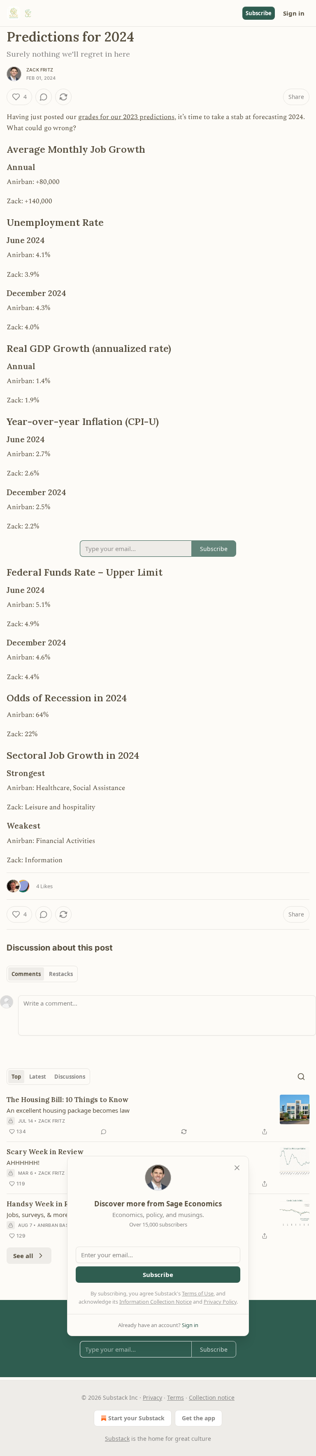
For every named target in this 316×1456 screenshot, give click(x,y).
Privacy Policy (220, 1301)
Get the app (198, 1418)
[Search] (301, 1076)
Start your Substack (136, 1418)
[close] (237, 1167)
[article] (158, 1116)
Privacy (152, 1397)
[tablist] (42, 974)
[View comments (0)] (43, 97)
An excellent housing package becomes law (68, 1110)
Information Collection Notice (155, 1301)
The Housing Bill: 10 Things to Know (67, 1099)
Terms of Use (198, 1293)
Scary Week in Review (45, 1151)
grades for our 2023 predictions (126, 117)
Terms (175, 1397)
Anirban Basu (54, 1225)
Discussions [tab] (69, 1076)
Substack (117, 1438)
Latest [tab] (37, 1076)
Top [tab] (16, 1076)
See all (23, 1256)
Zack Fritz (39, 70)
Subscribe (259, 13)
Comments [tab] (26, 974)
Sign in (293, 13)
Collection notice (212, 1397)
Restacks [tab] (61, 974)
